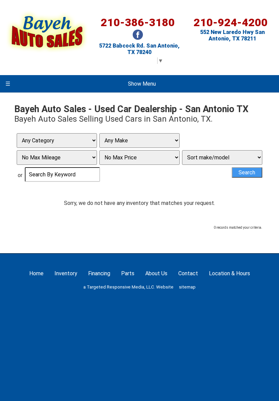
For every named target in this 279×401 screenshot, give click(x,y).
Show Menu (80, 84)
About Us (156, 273)
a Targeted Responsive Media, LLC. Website (128, 287)
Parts (127, 273)
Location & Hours (229, 273)
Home (36, 273)
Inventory (65, 273)
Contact (188, 273)
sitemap (187, 287)
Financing (99, 273)
